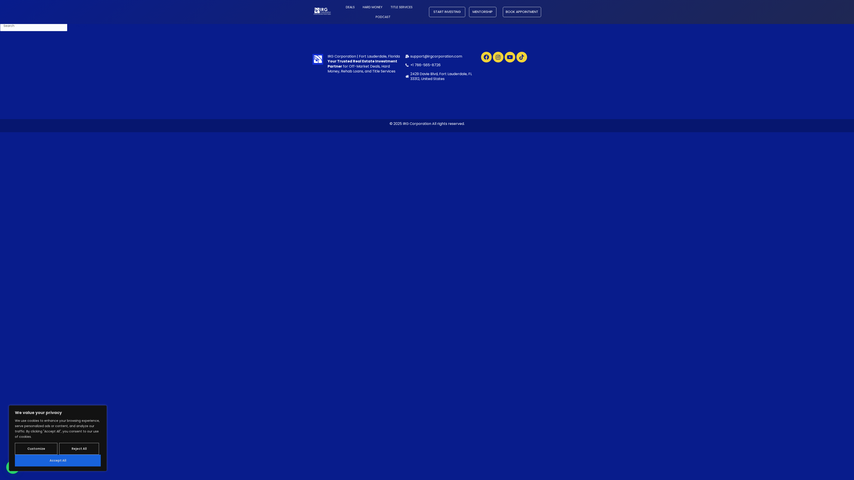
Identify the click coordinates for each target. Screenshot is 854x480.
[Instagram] (498, 57)
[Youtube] (510, 57)
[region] (58, 438)
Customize (36, 448)
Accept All (58, 460)
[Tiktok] (521, 57)
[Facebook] (486, 57)
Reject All (79, 448)
